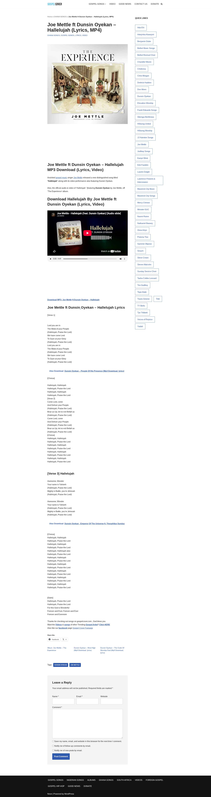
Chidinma (141, 69)
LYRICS (78, 35)
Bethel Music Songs (146, 48)
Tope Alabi (142, 292)
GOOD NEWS (125, 4)
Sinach (140, 251)
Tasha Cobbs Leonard (147, 278)
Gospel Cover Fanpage (83, 628)
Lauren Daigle (143, 172)
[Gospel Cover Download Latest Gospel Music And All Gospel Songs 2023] (54, 4)
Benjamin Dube (144, 41)
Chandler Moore (144, 62)
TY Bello (141, 306)
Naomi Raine (143, 216)
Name (55, 696)
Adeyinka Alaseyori (145, 35)
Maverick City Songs (146, 196)
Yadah (140, 326)
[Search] (162, 4)
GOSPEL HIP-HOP (56, 786)
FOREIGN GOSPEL (154, 780)
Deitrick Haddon (144, 83)
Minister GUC (143, 209)
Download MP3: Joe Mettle (59, 300)
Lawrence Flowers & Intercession (146, 180)
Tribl (158, 299)
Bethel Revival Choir (146, 55)
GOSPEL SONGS (67, 35)
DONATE (155, 4)
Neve (49, 794)
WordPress (69, 794)
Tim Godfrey (142, 285)
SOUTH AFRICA (124, 780)
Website (104, 696)
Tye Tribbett (142, 313)
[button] (105, 4)
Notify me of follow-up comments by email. (72, 746)
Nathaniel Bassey (145, 223)
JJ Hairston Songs (145, 137)
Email (79, 696)
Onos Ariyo (142, 230)
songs (67, 625)
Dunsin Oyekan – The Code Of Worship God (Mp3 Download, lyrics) (112, 650)
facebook (63, 628)
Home (49, 17)
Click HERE (104, 625)
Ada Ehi (140, 28)
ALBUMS (91, 780)
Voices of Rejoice (145, 319)
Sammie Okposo (144, 244)
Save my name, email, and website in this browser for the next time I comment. (88, 741)
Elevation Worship (145, 103)
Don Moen (141, 89)
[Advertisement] (87, 144)
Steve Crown (143, 258)
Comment (57, 707)
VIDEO (112, 4)
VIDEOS (138, 780)
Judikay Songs (143, 151)
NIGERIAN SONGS (75, 780)
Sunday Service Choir (146, 271)
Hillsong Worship (144, 131)
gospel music (61, 178)
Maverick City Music (146, 189)
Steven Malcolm (144, 265)
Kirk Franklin (142, 165)
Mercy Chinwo (143, 203)
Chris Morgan (143, 76)
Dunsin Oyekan (60, 665)
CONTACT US (141, 4)
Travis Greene (143, 299)
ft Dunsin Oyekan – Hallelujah (86, 300)
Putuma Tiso (142, 237)
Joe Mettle (78, 178)
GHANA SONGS (60, 17)
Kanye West (142, 158)
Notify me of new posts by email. (68, 750)
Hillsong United (144, 124)
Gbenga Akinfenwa (145, 117)
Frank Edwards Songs (147, 110)
